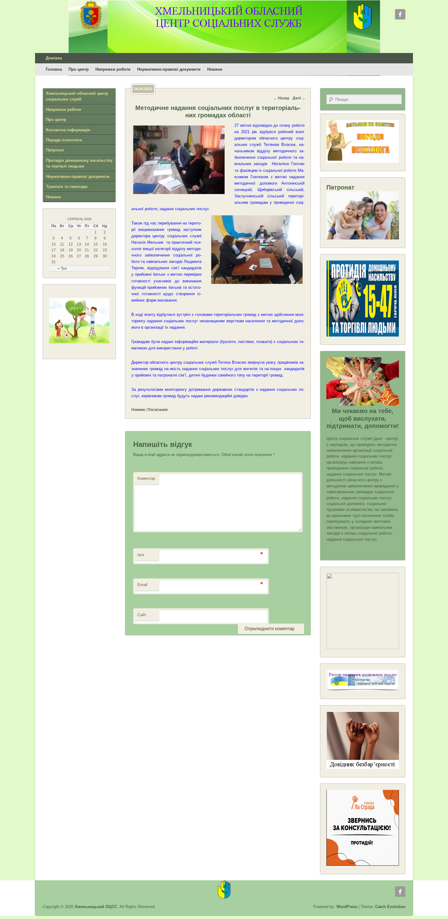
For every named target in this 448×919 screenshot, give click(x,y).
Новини (214, 69)
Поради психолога (64, 140)
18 (62, 250)
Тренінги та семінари (66, 186)
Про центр (79, 69)
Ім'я (140, 555)
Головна (54, 69)
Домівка (54, 58)
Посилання (158, 410)
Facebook (400, 14)
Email (142, 584)
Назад (281, 98)
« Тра (62, 268)
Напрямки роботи (112, 69)
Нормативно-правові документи (169, 69)
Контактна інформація (68, 130)
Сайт (141, 615)
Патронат (55, 150)
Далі (299, 98)
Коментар (146, 478)
